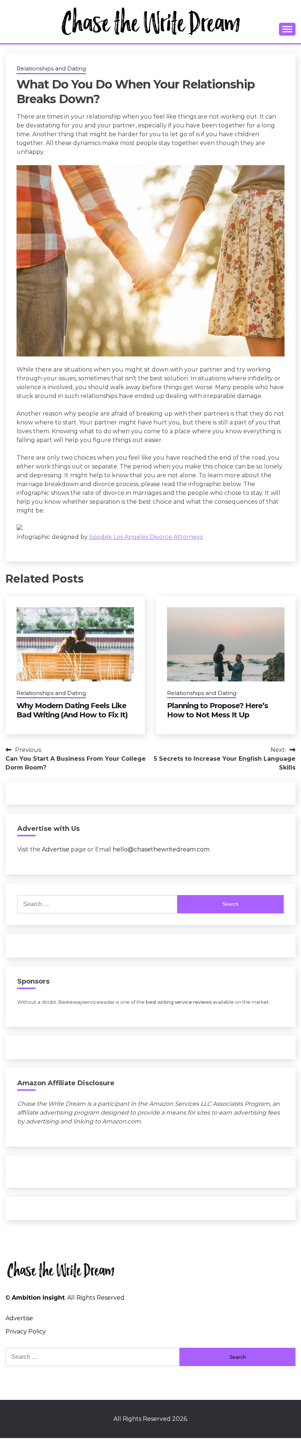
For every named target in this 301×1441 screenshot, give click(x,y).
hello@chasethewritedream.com (161, 849)
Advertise (55, 849)
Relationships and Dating (51, 68)
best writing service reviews (178, 1002)
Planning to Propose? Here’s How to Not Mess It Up (217, 710)
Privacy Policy (26, 1331)
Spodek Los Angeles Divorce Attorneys (146, 536)
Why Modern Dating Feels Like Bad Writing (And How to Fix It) (72, 710)
